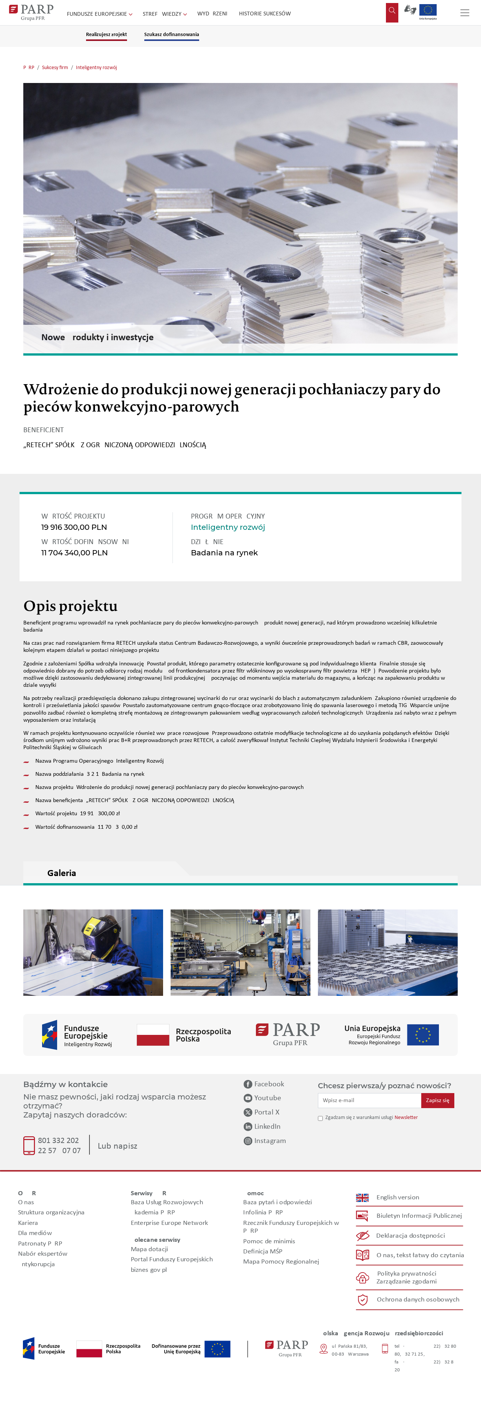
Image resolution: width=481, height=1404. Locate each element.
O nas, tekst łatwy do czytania (420, 1255)
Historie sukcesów (265, 14)
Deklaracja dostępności (411, 1236)
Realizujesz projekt (106, 35)
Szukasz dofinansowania (171, 35)
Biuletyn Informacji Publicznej (419, 1216)
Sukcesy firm (55, 68)
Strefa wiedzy (163, 14)
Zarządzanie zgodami (407, 1282)
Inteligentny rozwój (96, 68)
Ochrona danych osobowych (418, 1300)
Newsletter (406, 1117)
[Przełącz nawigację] (465, 13)
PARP (28, 68)
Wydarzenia (214, 14)
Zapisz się (437, 1101)
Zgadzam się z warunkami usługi (359, 1117)
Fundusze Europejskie (98, 14)
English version (398, 1197)
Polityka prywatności (406, 1274)
